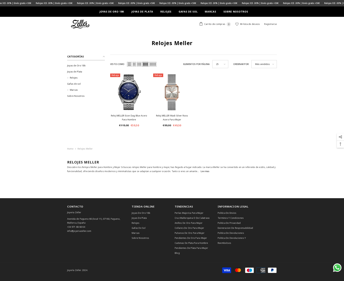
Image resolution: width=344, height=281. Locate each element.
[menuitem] (86, 66)
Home (70, 148)
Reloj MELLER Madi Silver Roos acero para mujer (172, 117)
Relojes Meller (85, 148)
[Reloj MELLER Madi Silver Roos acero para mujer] (172, 92)
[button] (129, 64)
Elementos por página (196, 64)
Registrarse (270, 24)
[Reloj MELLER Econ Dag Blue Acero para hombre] (129, 92)
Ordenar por (241, 64)
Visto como (117, 64)
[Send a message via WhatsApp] (337, 268)
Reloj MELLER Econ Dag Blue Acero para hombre (129, 117)
